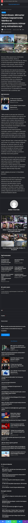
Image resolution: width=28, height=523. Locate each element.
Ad (2, 310)
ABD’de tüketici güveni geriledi (10, 442)
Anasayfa (4, 9)
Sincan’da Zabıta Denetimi (19, 260)
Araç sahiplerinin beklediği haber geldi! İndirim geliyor (20, 268)
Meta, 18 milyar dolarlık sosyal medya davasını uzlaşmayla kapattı (7, 268)
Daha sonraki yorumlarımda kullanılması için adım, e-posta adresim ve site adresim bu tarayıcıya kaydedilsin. (13, 328)
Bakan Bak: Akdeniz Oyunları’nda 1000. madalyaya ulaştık (15, 415)
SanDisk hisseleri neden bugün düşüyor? (21, 275)
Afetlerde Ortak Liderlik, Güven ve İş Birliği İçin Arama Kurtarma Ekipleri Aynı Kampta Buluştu (13, 447)
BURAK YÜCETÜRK (7, 29)
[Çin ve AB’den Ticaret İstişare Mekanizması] (5, 107)
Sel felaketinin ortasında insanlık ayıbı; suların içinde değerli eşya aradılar (14, 392)
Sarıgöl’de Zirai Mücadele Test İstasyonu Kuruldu (6, 261)
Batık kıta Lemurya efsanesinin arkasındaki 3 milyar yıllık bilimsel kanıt (13, 353)
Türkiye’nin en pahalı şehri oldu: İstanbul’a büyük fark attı (17, 432)
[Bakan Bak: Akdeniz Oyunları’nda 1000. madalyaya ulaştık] (5, 415)
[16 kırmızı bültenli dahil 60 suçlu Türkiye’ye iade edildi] (5, 426)
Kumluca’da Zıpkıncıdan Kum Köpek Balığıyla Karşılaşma (18, 452)
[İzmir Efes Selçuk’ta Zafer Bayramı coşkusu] (5, 360)
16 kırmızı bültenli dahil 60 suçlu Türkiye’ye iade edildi (17, 424)
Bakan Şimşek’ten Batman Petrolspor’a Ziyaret (14, 420)
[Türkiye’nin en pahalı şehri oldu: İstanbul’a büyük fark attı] (5, 432)
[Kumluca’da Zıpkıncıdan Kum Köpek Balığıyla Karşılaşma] (5, 454)
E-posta (3, 315)
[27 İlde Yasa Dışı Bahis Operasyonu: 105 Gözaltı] (5, 100)
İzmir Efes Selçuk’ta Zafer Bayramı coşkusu (13, 1)
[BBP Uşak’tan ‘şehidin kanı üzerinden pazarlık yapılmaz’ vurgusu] (5, 347)
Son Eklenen (14, 341)
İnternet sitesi (4, 321)
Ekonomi (9, 9)
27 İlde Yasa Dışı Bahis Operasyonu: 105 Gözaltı (16, 365)
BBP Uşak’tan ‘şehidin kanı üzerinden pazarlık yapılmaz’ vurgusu (18, 347)
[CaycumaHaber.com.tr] (14, 4)
